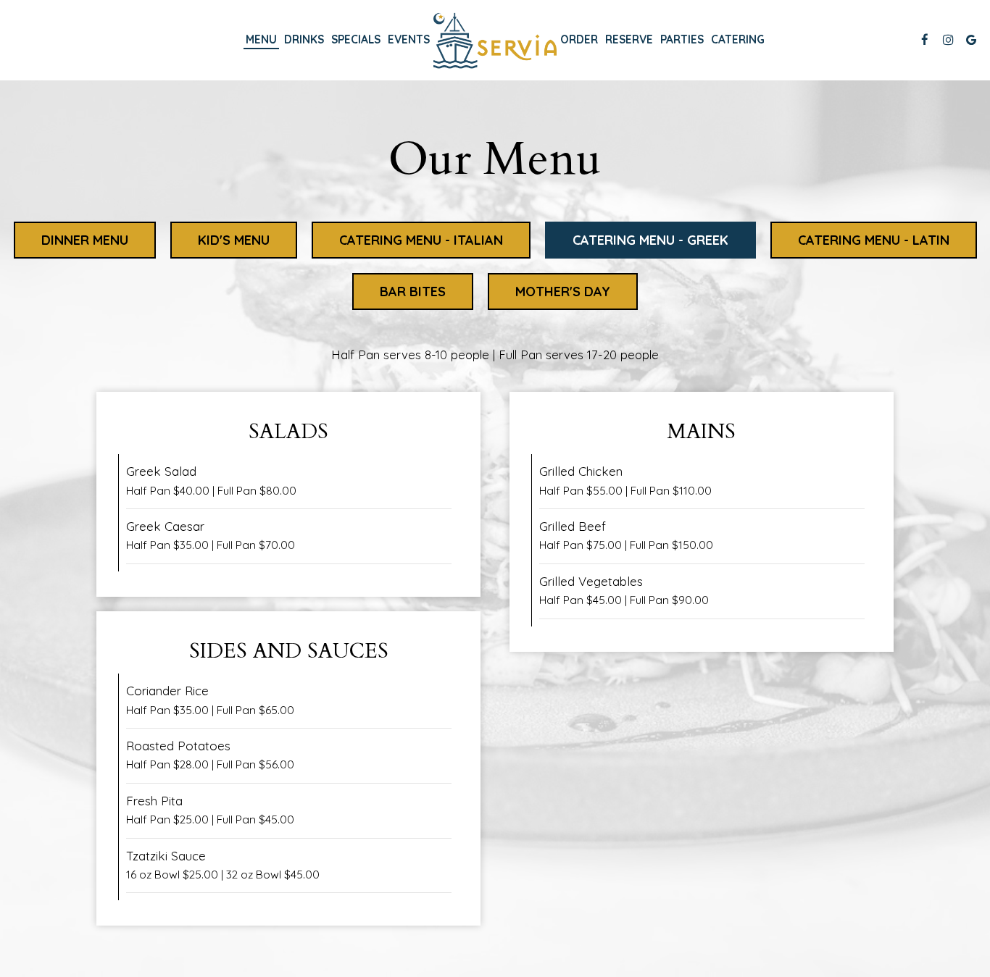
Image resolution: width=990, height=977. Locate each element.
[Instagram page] (948, 39)
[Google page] (971, 39)
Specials (355, 39)
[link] (495, 39)
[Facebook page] (924, 39)
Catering (738, 39)
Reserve (629, 39)
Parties (682, 39)
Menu (261, 39)
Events (409, 39)
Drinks (304, 39)
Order (579, 39)
